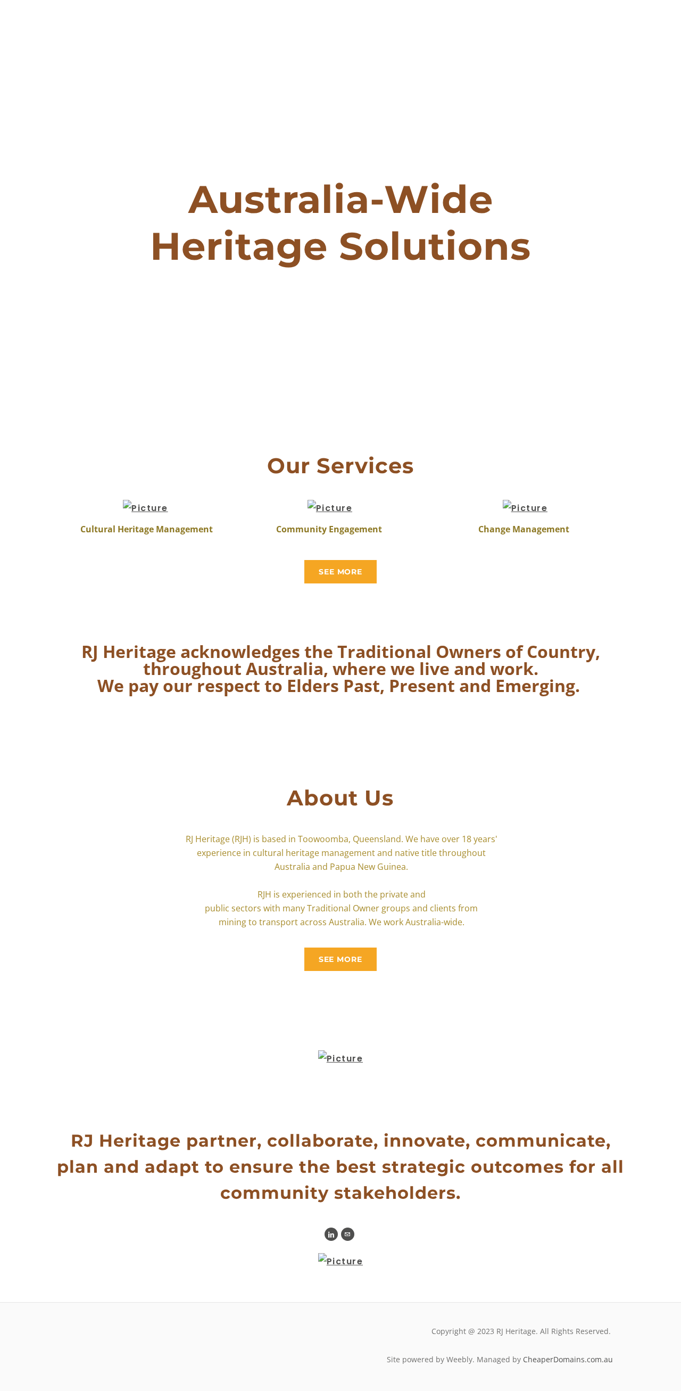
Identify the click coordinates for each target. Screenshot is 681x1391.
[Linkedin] (331, 1234)
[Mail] (347, 1234)
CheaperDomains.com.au (568, 1359)
